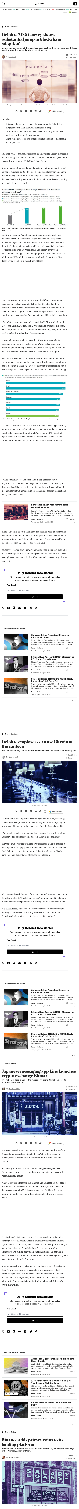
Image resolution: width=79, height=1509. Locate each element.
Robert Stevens (14, 1089)
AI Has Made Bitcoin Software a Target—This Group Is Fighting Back (52, 1382)
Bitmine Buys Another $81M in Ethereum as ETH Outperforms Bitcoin (52, 658)
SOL (71, 10)
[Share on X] (16, 111)
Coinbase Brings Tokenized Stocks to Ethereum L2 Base (50, 636)
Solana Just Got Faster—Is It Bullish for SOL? (51, 1404)
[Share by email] (26, 111)
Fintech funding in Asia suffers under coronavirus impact (49, 506)
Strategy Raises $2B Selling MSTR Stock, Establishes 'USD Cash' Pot (52, 680)
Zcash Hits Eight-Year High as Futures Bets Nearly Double (52, 1360)
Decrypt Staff (13, 757)
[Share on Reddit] (35, 111)
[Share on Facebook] (31, 111)
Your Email (11, 585)
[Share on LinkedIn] (21, 111)
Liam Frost (12, 57)
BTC (3, 10)
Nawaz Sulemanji (14, 1457)
